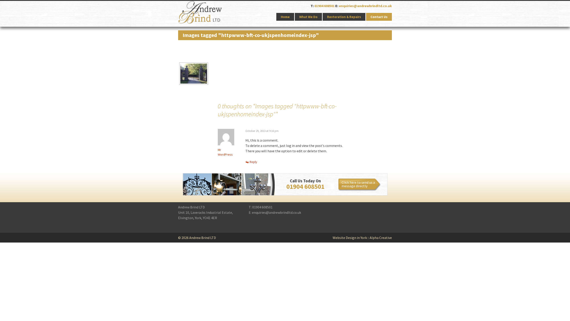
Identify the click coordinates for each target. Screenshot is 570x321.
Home (285, 17)
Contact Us (378, 17)
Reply (253, 162)
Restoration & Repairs (344, 17)
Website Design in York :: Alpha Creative (362, 237)
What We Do (308, 17)
